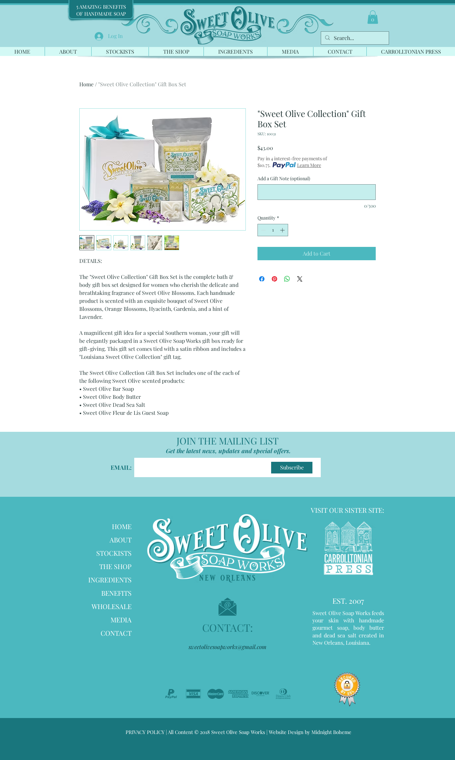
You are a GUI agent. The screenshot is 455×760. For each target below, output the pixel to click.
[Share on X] (300, 279)
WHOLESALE (112, 606)
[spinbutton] (273, 230)
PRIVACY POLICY (145, 732)
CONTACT (116, 632)
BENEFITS (116, 592)
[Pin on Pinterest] (274, 279)
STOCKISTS (114, 552)
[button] (372, 17)
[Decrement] (262, 230)
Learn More (309, 165)
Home (86, 84)
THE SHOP (115, 566)
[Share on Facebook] (262, 279)
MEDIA (121, 619)
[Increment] (283, 230)
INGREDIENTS (110, 579)
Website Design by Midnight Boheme (309, 732)
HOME (122, 526)
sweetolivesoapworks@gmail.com (227, 646)
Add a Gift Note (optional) (283, 178)
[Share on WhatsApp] (287, 279)
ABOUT (121, 539)
